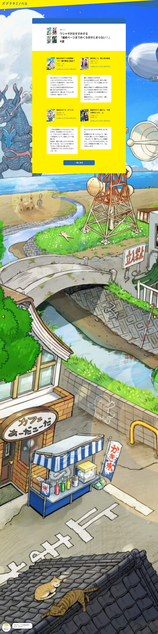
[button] (6, 627)
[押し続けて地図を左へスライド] (3, 317)
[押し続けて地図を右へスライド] (154, 317)
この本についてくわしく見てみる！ (66, 69)
